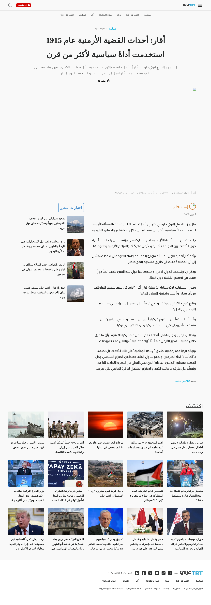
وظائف (166, 588)
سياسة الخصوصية (133, 588)
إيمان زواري (180, 206)
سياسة (112, 28)
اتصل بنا (176, 588)
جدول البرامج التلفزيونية (193, 588)
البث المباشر (22, 5)
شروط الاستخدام (152, 588)
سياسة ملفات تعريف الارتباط (110, 588)
